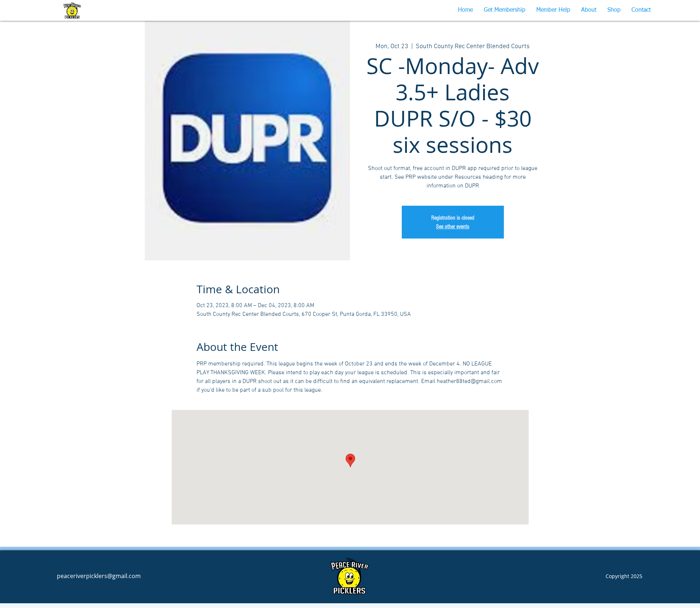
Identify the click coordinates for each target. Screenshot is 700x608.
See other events (452, 226)
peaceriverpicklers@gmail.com (99, 576)
